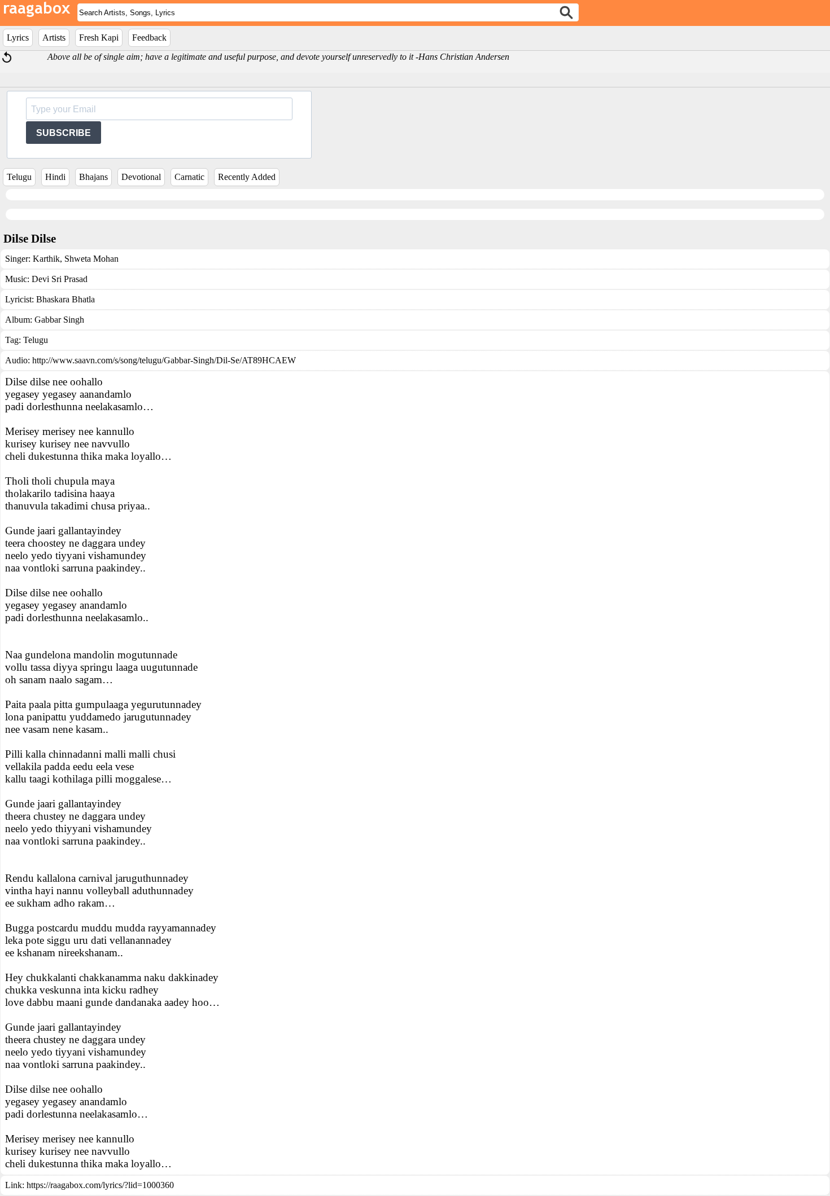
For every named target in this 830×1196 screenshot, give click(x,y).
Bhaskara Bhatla (65, 299)
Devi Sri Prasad (60, 279)
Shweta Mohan (90, 258)
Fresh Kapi (99, 37)
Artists (53, 37)
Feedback (149, 37)
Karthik (46, 258)
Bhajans (93, 177)
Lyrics (18, 37)
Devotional (141, 177)
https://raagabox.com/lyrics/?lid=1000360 (100, 1185)
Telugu (19, 177)
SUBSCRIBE (63, 133)
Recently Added (247, 177)
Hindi (55, 177)
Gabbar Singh (59, 319)
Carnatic (189, 177)
